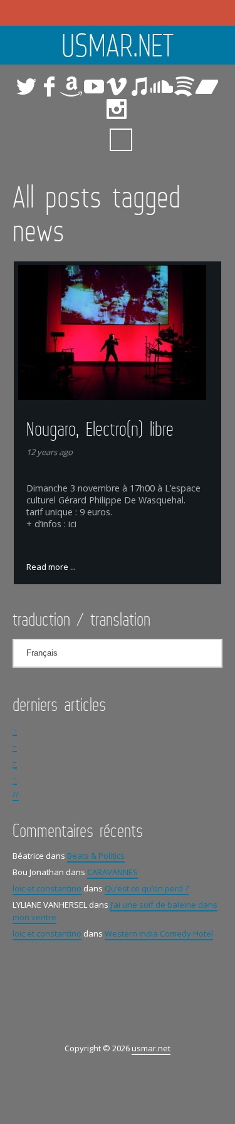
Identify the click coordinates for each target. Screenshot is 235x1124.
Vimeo (116, 86)
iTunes (139, 86)
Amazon (71, 86)
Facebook (49, 86)
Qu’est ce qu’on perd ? (147, 888)
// (16, 794)
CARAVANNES (112, 872)
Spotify (184, 86)
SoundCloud (161, 86)
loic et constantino (47, 888)
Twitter (26, 86)
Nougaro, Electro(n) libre (100, 429)
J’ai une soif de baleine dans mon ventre (115, 911)
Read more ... (51, 566)
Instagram (116, 109)
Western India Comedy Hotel (159, 933)
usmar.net (117, 45)
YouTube (94, 86)
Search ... (121, 140)
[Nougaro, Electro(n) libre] (117, 332)
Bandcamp (207, 86)
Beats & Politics (96, 855)
